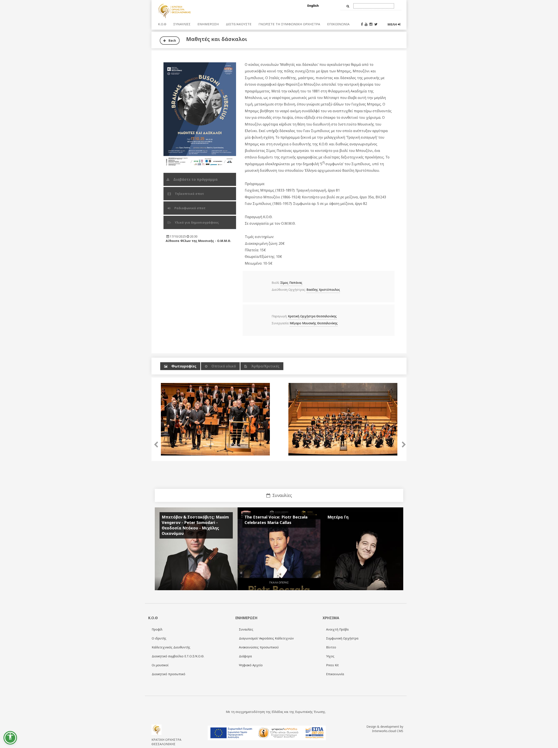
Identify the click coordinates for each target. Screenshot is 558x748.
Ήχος (330, 656)
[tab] (180, 366)
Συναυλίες (246, 629)
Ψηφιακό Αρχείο (251, 665)
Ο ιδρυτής (159, 638)
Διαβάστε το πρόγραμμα (195, 179)
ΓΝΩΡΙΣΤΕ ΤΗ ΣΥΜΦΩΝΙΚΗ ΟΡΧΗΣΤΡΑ (289, 24)
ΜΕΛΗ (393, 24)
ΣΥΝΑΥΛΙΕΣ (182, 24)
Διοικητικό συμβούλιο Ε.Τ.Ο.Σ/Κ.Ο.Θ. (178, 656)
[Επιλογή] (201, 10)
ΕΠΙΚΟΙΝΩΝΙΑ (338, 24)
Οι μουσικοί (160, 665)
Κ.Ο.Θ (162, 24)
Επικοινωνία (335, 674)
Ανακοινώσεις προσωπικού (259, 647)
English (313, 5)
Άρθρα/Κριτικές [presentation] (265, 366)
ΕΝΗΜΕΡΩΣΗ (208, 24)
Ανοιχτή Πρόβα (337, 629)
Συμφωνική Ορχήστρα (342, 638)
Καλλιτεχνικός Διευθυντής (171, 647)
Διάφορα (245, 656)
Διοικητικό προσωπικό (168, 674)
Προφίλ (157, 629)
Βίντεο (331, 647)
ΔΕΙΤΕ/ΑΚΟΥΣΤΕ (239, 24)
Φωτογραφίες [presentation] (183, 366)
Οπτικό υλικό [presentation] (223, 366)
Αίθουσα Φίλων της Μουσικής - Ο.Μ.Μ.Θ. (198, 241)
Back (171, 40)
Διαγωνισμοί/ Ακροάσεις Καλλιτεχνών (266, 638)
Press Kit (332, 665)
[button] (10, 738)
